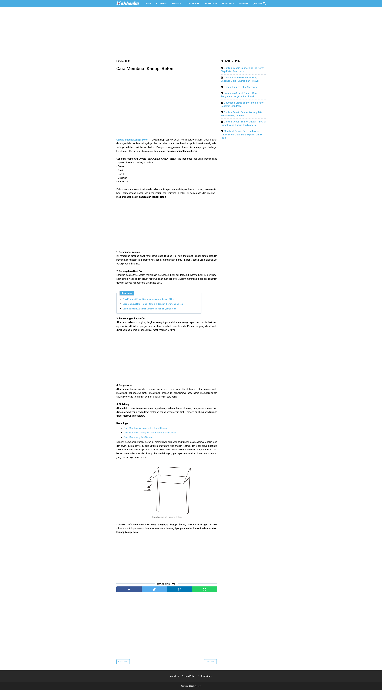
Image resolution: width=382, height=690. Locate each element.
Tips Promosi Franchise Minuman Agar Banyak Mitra (148, 299)
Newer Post (123, 662)
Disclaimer (206, 676)
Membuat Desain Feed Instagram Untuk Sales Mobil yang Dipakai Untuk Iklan (241, 134)
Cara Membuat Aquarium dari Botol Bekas (145, 428)
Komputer (194, 4)
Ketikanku (197, 686)
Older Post (210, 662)
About (173, 676)
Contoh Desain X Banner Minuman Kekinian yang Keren (149, 309)
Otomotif (229, 4)
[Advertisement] (191, 34)
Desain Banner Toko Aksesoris (241, 87)
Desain (258, 4)
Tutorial (162, 4)
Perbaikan (211, 4)
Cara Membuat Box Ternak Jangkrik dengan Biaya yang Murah (153, 304)
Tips (149, 4)
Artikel (178, 4)
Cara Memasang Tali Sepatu (138, 437)
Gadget (244, 4)
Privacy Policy (188, 676)
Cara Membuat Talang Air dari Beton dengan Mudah (150, 432)
